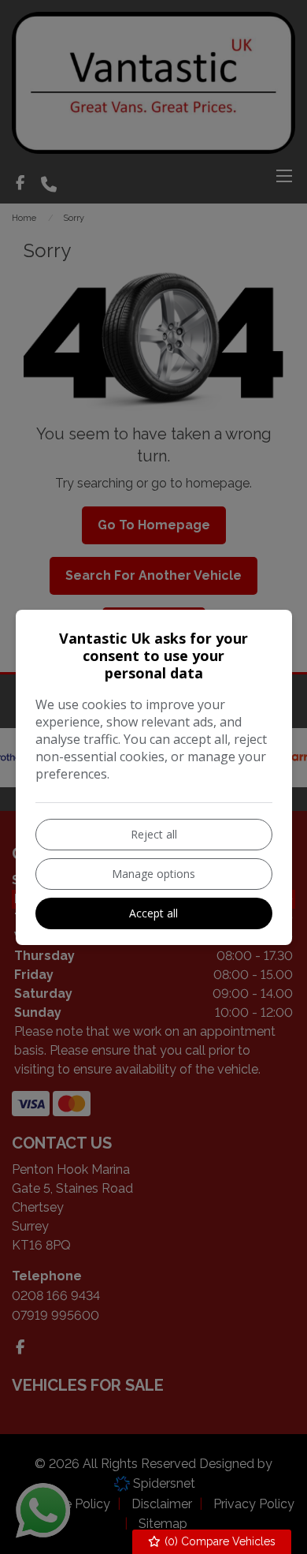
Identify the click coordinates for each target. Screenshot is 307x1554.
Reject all (154, 834)
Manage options (153, 873)
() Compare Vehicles (218, 1541)
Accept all (153, 913)
